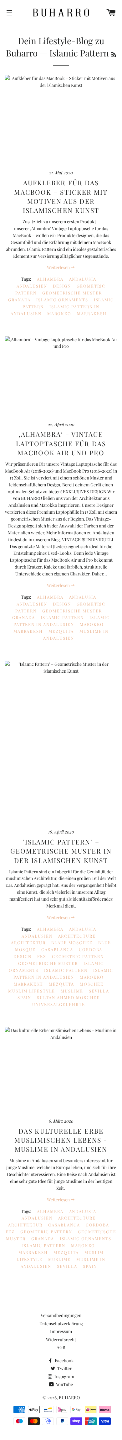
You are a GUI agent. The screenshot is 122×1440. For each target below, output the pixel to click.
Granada (19, 299)
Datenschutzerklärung (61, 1323)
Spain (25, 997)
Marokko (59, 313)
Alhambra (50, 279)
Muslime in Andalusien (76, 634)
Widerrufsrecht (61, 1339)
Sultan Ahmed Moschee (68, 997)
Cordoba (91, 949)
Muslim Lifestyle (31, 990)
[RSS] (113, 54)
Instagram (63, 1376)
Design (62, 286)
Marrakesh (92, 313)
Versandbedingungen (61, 1315)
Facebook (64, 1360)
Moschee (92, 984)
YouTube (64, 1384)
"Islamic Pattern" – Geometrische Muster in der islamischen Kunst (61, 851)
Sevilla (99, 990)
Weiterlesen (59, 267)
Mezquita (61, 631)
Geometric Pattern (78, 956)
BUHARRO (69, 1397)
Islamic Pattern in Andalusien (61, 621)
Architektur (28, 942)
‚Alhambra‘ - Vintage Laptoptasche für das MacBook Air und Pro (61, 443)
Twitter (64, 1368)
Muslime (72, 990)
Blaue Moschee (72, 942)
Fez (41, 956)
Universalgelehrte (58, 1004)
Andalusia (83, 279)
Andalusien (32, 286)
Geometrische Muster (72, 292)
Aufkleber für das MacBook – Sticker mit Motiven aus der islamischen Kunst (61, 196)
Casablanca (57, 949)
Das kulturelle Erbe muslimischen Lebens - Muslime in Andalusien (60, 1140)
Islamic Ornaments (62, 299)
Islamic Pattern (62, 617)
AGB (61, 1347)
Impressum (61, 1331)
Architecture (77, 936)
